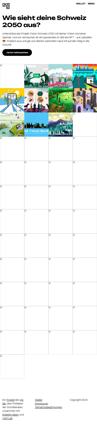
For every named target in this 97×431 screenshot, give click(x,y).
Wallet (38, 399)
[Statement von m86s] (85, 76)
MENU (91, 3)
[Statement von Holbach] (85, 149)
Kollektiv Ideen (10, 414)
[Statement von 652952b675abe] (12, 342)
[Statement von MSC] (36, 221)
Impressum (41, 403)
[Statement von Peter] (85, 318)
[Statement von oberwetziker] (60, 318)
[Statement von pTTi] (12, 245)
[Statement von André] (60, 270)
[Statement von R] (60, 100)
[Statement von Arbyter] (85, 221)
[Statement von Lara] (60, 124)
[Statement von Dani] (60, 221)
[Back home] (6, 6)
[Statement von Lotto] (12, 270)
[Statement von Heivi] (12, 149)
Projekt (11, 399)
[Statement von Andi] (36, 318)
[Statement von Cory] (36, 149)
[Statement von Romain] (85, 124)
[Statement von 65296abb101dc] (85, 342)
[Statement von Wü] (60, 342)
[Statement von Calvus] (12, 100)
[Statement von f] (60, 173)
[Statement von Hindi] (60, 197)
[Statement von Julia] (36, 173)
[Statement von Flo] (12, 318)
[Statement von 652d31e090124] (12, 124)
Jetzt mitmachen (17, 52)
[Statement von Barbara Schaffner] (12, 221)
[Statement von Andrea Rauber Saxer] (12, 294)
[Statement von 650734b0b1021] (60, 294)
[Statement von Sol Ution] (12, 173)
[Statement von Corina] (36, 197)
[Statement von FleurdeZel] (36, 294)
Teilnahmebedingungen (48, 407)
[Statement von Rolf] (85, 173)
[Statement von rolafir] (12, 76)
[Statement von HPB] (36, 245)
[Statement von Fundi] (36, 76)
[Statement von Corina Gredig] (36, 124)
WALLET (81, 3)
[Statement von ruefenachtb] (36, 270)
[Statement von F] (85, 100)
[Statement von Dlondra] (36, 342)
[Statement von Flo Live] (85, 270)
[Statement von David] (85, 294)
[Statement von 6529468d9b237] (36, 100)
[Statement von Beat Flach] (60, 245)
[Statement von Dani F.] (60, 149)
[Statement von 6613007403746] (60, 76)
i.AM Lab (7, 418)
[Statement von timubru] (85, 245)
